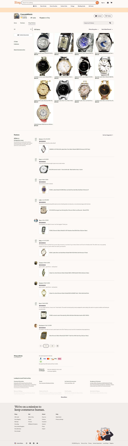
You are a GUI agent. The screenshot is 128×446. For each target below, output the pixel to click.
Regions (111, 443)
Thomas (41, 262)
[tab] (23, 29)
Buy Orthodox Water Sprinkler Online (98, 392)
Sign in (103, 2)
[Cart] (111, 2)
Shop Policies (31, 23)
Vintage (72, 6)
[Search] (97, 2)
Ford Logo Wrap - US (69, 383)
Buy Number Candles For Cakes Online (74, 392)
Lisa (40, 179)
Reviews (22, 23)
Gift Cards (91, 6)
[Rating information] (21, 18)
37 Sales (16, 41)
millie (40, 200)
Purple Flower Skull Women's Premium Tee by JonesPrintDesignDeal (24, 393)
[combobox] (58, 2)
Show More (64, 397)
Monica (40, 139)
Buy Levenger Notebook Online (46, 383)
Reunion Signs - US (69, 394)
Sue (40, 303)
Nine (40, 220)
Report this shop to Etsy (19, 49)
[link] (41, 346)
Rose (40, 159)
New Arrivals (43, 6)
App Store (20, 436)
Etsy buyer (41, 325)
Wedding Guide (81, 6)
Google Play (31, 436)
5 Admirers (16, 44)
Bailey (40, 240)
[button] (98, 16)
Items (15, 23)
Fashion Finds (64, 6)
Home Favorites (53, 6)
